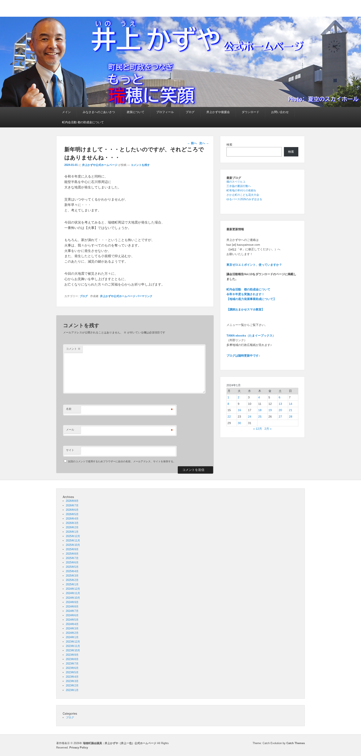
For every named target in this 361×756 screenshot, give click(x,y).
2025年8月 (72, 553)
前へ (192, 143)
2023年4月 (72, 676)
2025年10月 (73, 544)
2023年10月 (73, 650)
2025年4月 (72, 571)
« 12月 (257, 428)
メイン (66, 112)
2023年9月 (72, 654)
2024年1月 (72, 637)
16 (239, 410)
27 (280, 416)
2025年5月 (72, 566)
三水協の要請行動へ (238, 186)
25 (260, 416)
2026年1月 (72, 531)
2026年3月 (72, 523)
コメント (73, 348)
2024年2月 (72, 632)
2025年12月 (73, 536)
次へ (204, 143)
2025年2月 (72, 580)
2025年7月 (72, 558)
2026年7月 (72, 505)
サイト (70, 450)
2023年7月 (72, 663)
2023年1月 (72, 690)
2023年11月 (73, 646)
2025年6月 (72, 562)
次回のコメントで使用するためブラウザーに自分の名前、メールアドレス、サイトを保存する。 (122, 461)
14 (290, 403)
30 (239, 423)
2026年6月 (72, 509)
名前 (68, 408)
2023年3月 (72, 681)
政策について (135, 112)
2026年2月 (72, 527)
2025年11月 (73, 540)
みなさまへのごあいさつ (99, 112)
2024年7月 (72, 610)
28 (290, 416)
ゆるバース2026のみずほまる (244, 199)
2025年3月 (72, 575)
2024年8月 (72, 606)
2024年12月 (73, 588)
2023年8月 (72, 659)
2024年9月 (72, 602)
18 (260, 410)
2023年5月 (72, 672)
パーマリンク (144, 296)
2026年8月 (72, 500)
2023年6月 (72, 668)
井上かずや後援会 (218, 112)
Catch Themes (295, 743)
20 (280, 410)
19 (270, 410)
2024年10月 (73, 597)
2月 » (268, 428)
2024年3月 (72, 628)
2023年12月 (73, 641)
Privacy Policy (78, 747)
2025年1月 (72, 584)
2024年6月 (72, 615)
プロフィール (165, 112)
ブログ (190, 112)
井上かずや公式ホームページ (99, 164)
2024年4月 (72, 624)
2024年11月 (73, 593)
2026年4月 (72, 518)
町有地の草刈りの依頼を (241, 190)
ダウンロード (250, 112)
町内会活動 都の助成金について (83, 122)
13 (280, 403)
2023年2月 (72, 685)
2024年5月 (72, 619)
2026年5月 (72, 514)
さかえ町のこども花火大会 (242, 194)
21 (290, 410)
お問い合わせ (280, 112)
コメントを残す (140, 164)
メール (70, 429)
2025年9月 (72, 549)
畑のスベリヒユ (235, 181)
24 (249, 416)
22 (229, 416)
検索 (229, 144)
